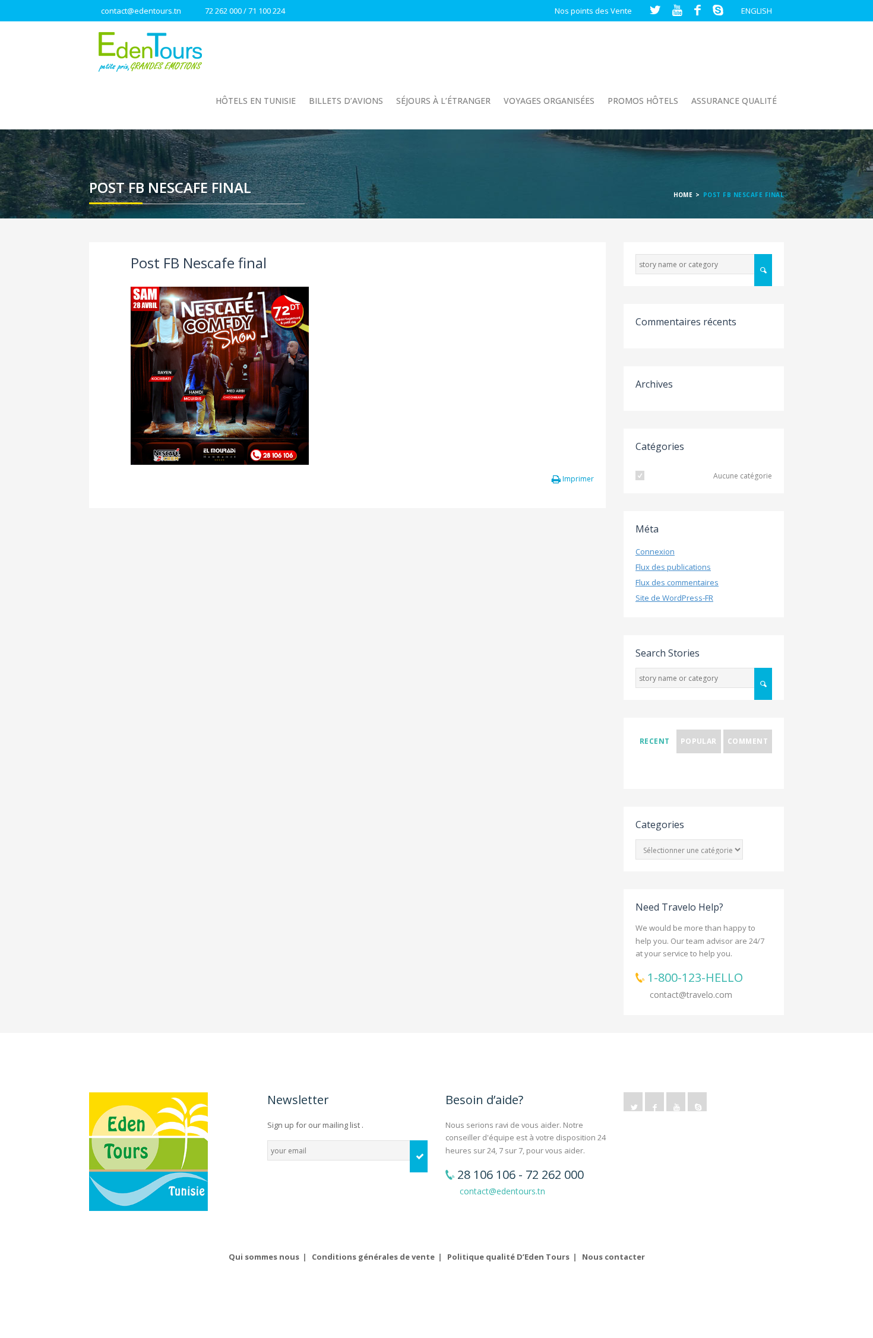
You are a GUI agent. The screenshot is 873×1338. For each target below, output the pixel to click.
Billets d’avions (346, 100)
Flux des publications (673, 567)
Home (683, 195)
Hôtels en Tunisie (256, 100)
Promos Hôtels (643, 100)
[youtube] (675, 1101)
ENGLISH (756, 10)
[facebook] (654, 1101)
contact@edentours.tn (141, 10)
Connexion (655, 551)
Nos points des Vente (593, 10)
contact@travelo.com (691, 994)
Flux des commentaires (677, 582)
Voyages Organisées (549, 100)
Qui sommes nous (264, 1256)
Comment (748, 741)
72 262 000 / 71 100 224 (245, 10)
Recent (655, 741)
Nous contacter (613, 1256)
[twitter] (633, 1101)
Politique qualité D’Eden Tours (508, 1256)
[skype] (697, 1101)
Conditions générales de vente (373, 1256)
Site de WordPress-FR (674, 597)
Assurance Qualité (734, 100)
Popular (699, 741)
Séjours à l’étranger (443, 100)
